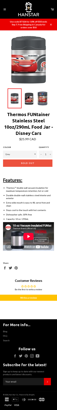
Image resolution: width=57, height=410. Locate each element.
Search (6, 340)
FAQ (5, 336)
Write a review (28, 297)
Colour (7, 147)
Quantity (44, 147)
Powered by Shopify (27, 395)
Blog (5, 331)
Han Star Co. (14, 395)
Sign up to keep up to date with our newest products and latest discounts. (23, 373)
